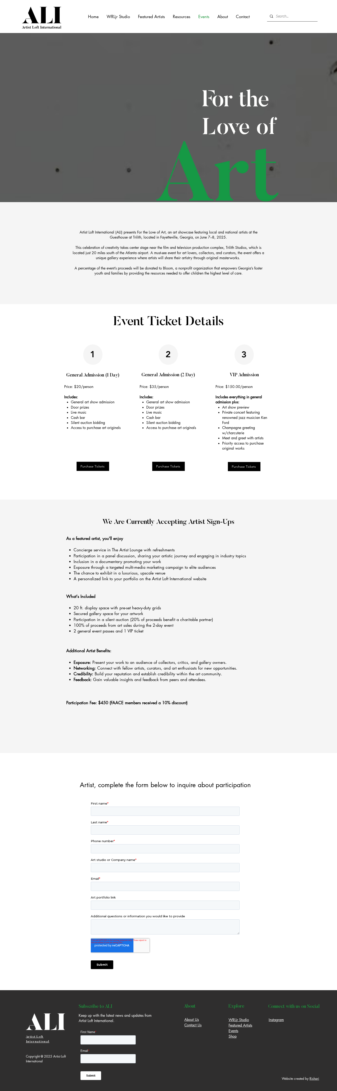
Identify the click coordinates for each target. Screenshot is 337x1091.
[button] (181, 16)
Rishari (314, 1078)
